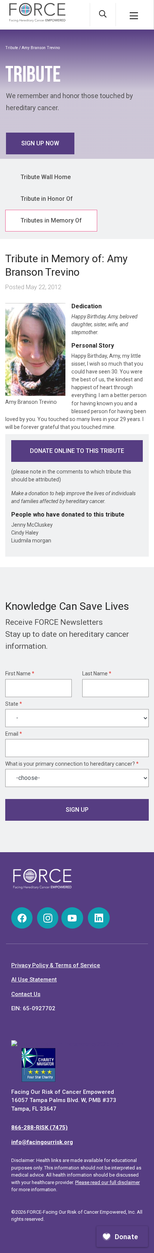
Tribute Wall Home (46, 177)
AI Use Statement (34, 979)
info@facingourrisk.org (42, 1142)
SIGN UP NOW (40, 143)
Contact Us (25, 994)
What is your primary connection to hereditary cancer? (72, 764)
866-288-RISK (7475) (39, 1127)
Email (13, 734)
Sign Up (77, 809)
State (13, 704)
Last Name (96, 674)
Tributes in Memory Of (51, 220)
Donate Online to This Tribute (77, 450)
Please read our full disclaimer (107, 1182)
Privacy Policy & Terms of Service (55, 965)
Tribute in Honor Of (47, 198)
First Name (19, 674)
